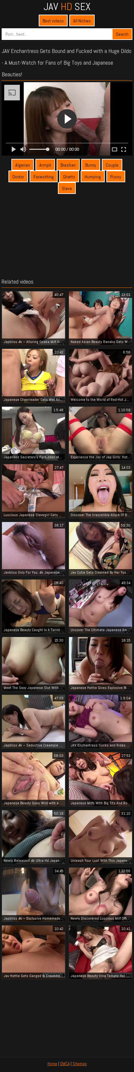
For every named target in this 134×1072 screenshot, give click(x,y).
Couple (112, 165)
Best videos (53, 21)
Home (52, 1063)
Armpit (45, 165)
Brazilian (68, 165)
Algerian (22, 165)
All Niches (82, 21)
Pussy (115, 177)
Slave (67, 188)
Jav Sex (67, 6)
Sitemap (80, 1063)
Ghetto (69, 177)
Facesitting (44, 177)
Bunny (90, 165)
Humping (93, 177)
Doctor (18, 177)
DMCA (65, 1063)
